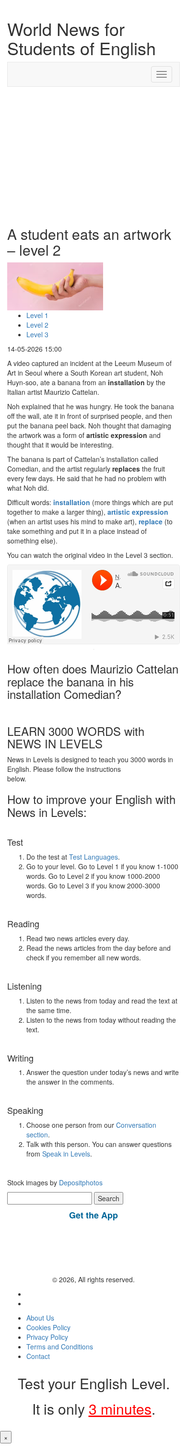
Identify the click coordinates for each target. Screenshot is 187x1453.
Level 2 (37, 325)
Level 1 (37, 315)
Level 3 (37, 334)
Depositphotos (80, 1182)
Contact (38, 1356)
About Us (40, 1318)
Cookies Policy (48, 1327)
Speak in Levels (66, 1153)
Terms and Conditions (59, 1346)
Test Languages (93, 857)
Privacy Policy (47, 1337)
